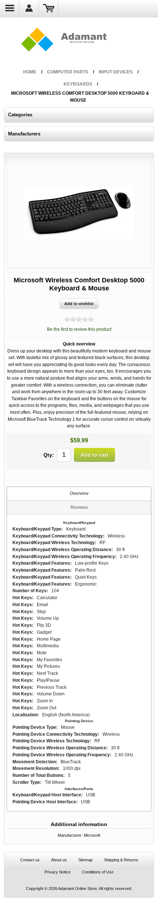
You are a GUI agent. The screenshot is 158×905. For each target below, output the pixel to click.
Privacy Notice (57, 872)
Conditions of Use (98, 872)
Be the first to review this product (79, 329)
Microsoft (92, 835)
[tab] (79, 494)
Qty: (48, 455)
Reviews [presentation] (79, 507)
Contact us (30, 860)
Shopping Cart (48, 8)
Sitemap (85, 860)
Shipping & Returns (121, 860)
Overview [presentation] (79, 493)
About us (59, 860)
